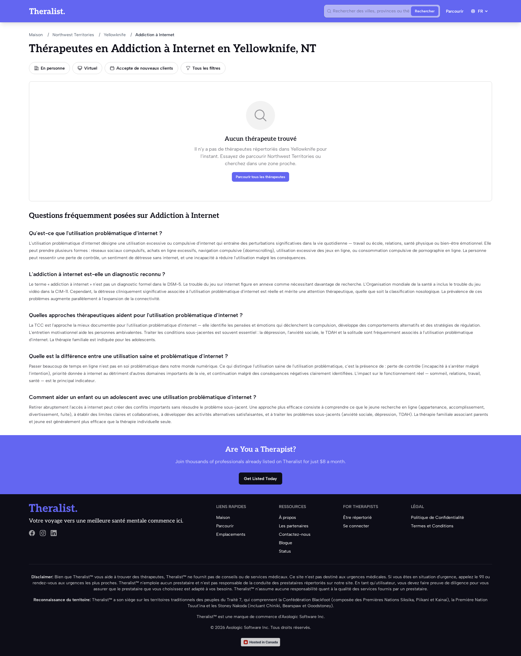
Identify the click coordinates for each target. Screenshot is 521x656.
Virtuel (90, 68)
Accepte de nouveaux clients (144, 68)
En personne (53, 68)
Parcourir (454, 11)
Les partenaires (293, 526)
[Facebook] (32, 533)
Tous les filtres (206, 68)
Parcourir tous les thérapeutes (260, 177)
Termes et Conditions (432, 526)
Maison (36, 34)
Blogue (285, 542)
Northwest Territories (73, 34)
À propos (287, 517)
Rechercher (424, 11)
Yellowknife (115, 34)
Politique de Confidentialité (437, 517)
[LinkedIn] (54, 533)
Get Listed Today (260, 478)
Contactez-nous (295, 534)
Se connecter (356, 526)
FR (480, 11)
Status (285, 551)
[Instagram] (43, 533)
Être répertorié (357, 517)
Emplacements (230, 534)
